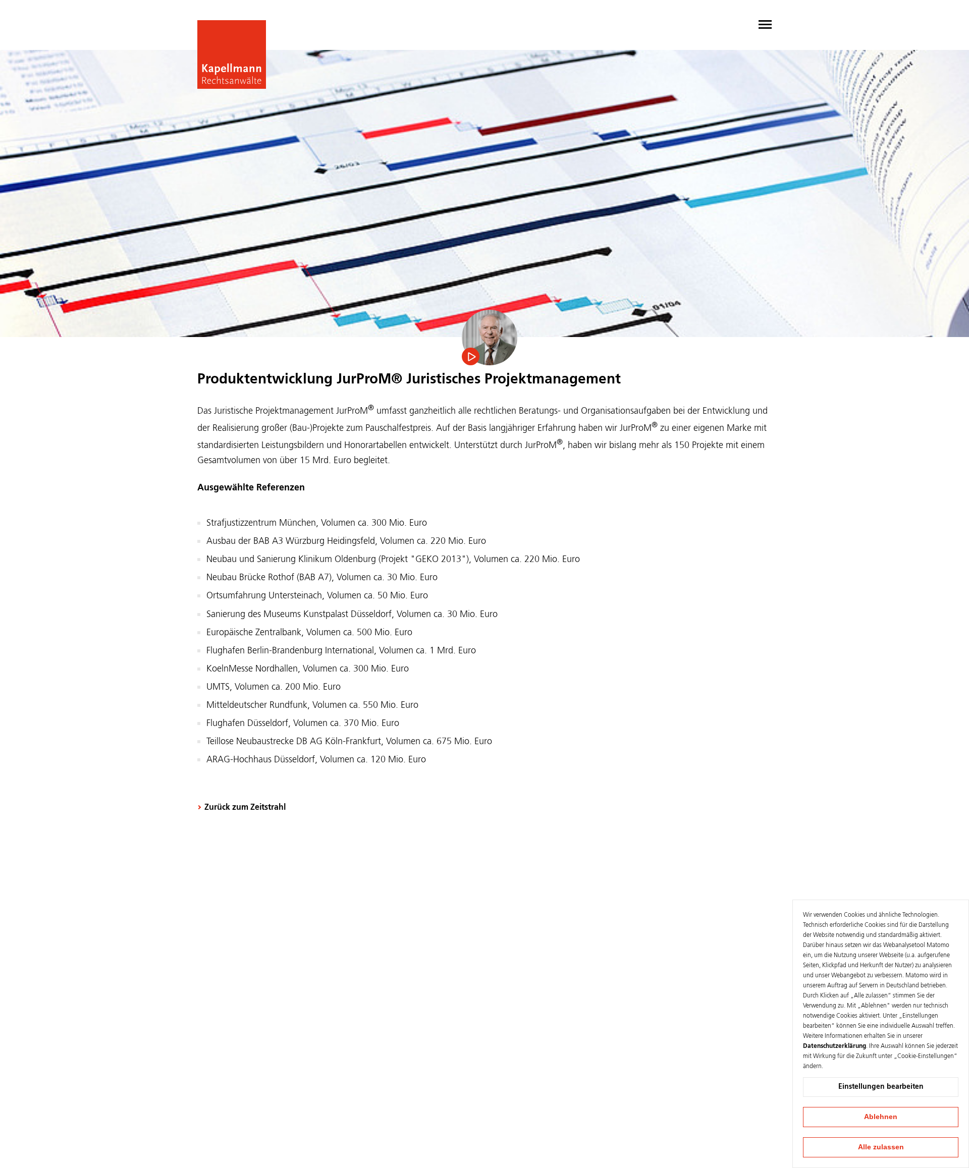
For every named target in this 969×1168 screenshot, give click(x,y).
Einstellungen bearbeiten (881, 1086)
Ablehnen (880, 1117)
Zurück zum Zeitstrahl (245, 808)
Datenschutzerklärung (834, 1046)
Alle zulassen (881, 1147)
